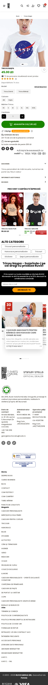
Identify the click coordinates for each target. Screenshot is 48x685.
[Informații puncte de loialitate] (32, 131)
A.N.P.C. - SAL (6, 661)
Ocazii (4, 561)
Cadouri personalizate (11, 511)
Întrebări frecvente (10, 636)
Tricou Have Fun (8, 229)
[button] (23, 64)
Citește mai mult (14, 346)
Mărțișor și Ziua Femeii (11, 515)
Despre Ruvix (6, 475)
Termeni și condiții (9, 611)
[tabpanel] (24, 170)
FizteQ (24, 678)
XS (3, 108)
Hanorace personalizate (16, 251)
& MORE (4, 573)
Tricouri (38, 251)
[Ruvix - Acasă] (9, 373)
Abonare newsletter (10, 649)
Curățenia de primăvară (12, 584)
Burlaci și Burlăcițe (10, 605)
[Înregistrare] (33, 5)
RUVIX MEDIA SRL (24, 675)
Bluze (3, 532)
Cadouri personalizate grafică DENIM (18, 601)
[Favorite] (38, 5)
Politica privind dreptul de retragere (18, 619)
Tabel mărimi (7, 500)
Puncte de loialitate (10, 505)
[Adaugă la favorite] (44, 69)
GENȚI (3, 552)
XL (21, 108)
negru (10, 100)
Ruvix (17, 16)
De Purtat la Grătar (10, 592)
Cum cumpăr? (7, 496)
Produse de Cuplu (9, 565)
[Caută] (22, 5)
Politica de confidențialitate (14, 615)
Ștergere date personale (12, 645)
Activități (6, 540)
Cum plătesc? (7, 492)
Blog (3, 484)
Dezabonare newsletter (12, 653)
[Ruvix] (12, 5)
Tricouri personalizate (15, 246)
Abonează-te (24, 290)
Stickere (8, 257)
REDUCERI (5, 557)
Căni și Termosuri (9, 544)
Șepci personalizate (29, 257)
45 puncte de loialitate (20, 131)
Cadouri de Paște (9, 588)
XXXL (33, 108)
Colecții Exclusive (9, 569)
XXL (27, 108)
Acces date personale (11, 640)
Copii (3, 597)
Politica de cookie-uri (11, 624)
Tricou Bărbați (23, 91)
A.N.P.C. (4, 657)
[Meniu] (4, 5)
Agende (4, 548)
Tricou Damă (8, 91)
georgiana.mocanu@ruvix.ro (13, 436)
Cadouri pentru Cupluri (12, 519)
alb (4, 100)
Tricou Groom (31, 229)
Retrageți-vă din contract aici (15, 632)
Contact (5, 488)
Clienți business (8, 480)
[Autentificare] (27, 5)
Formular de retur (9, 628)
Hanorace (6, 527)
